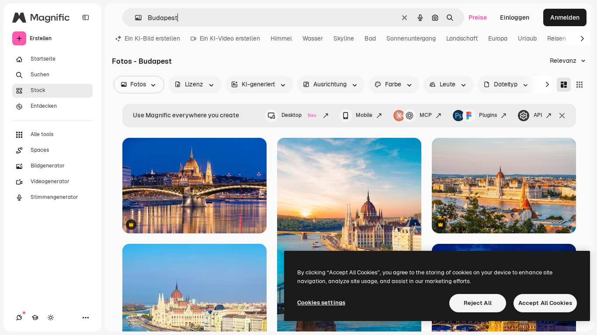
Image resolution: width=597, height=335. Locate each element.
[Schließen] (562, 115)
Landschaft (462, 38)
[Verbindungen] (19, 318)
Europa (497, 38)
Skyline (343, 38)
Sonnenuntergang (411, 38)
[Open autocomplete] (135, 17)
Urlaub (527, 38)
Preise (478, 17)
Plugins (488, 115)
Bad (370, 38)
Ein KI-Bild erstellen (152, 38)
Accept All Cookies (545, 303)
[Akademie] (35, 318)
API (538, 115)
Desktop (298, 115)
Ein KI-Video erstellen (230, 38)
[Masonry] (564, 85)
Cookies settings (321, 302)
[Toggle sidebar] (86, 17)
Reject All (478, 303)
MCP (426, 115)
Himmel (281, 38)
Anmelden (565, 17)
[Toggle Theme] (51, 318)
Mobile (364, 115)
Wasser (312, 38)
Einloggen (514, 17)
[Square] (580, 85)
